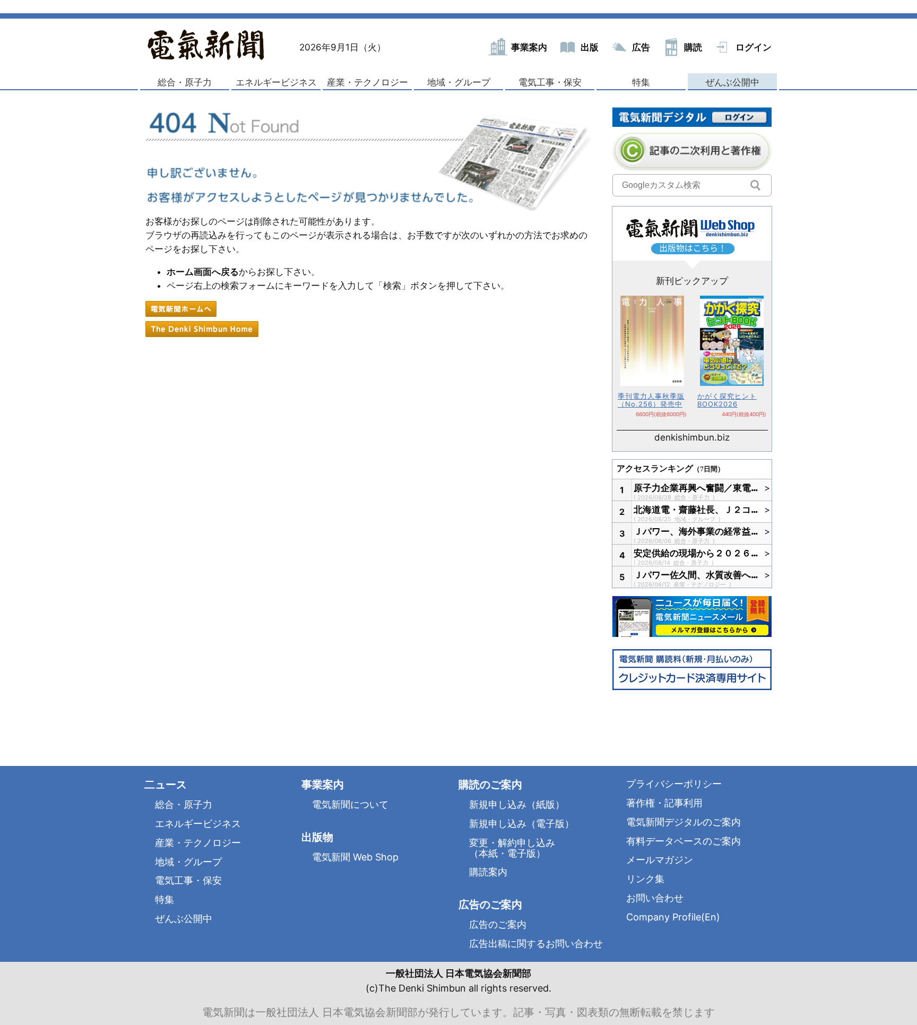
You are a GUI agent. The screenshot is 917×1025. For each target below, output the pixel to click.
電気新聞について (350, 804)
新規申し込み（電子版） (521, 823)
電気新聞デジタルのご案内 (683, 822)
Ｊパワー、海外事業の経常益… (696, 531)
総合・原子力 (185, 82)
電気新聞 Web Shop (355, 857)
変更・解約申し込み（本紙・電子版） (512, 848)
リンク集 (645, 878)
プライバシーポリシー (674, 783)
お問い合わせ (655, 897)
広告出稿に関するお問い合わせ (536, 943)
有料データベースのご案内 (683, 841)
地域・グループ (458, 82)
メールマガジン (659, 859)
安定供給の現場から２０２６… (696, 553)
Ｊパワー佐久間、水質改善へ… (696, 575)
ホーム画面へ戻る (203, 271)
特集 (641, 82)
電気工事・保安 (550, 82)
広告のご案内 (497, 924)
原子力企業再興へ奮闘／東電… (696, 488)
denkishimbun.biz (692, 437)
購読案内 (488, 871)
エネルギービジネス (276, 82)
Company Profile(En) (673, 917)
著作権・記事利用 (664, 802)
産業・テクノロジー (367, 82)
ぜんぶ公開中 (732, 82)
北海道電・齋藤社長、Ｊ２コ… (696, 509)
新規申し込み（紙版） (517, 804)
